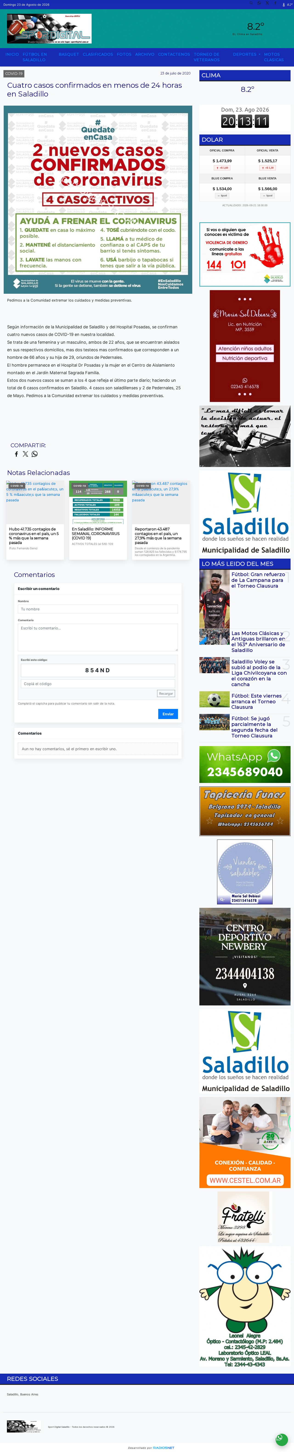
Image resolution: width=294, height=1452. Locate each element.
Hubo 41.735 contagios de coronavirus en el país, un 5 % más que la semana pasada (34, 536)
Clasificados (98, 54)
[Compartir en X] (25, 454)
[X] (269, 4)
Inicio (12, 54)
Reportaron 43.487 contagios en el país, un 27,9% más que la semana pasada (158, 536)
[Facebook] (277, 4)
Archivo (145, 54)
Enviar (168, 714)
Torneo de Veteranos (207, 57)
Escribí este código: (34, 659)
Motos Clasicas (274, 57)
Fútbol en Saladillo (35, 57)
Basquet (69, 54)
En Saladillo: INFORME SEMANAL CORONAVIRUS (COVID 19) (96, 533)
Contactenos (174, 54)
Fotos (124, 54)
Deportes (245, 54)
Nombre (23, 601)
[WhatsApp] (261, 4)
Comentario (26, 620)
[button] (253, 4)
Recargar (166, 693)
